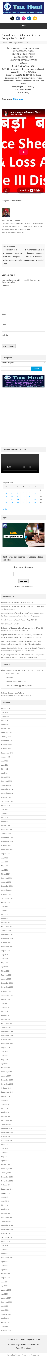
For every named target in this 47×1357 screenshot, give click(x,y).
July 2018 (4, 1100)
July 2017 (4, 1148)
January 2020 (6, 1027)
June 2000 (5, 1310)
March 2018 (5, 1116)
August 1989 (5, 1322)
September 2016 (7, 1189)
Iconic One (11, 1355)
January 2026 (6, 737)
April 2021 (5, 967)
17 (6, 499)
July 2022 (4, 906)
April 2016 (5, 1209)
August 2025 (5, 757)
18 (12, 499)
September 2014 (7, 1257)
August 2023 (5, 854)
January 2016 (6, 1221)
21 (29, 499)
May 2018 (4, 1108)
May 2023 (4, 866)
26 (18, 503)
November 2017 (7, 1132)
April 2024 (5, 821)
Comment (6, 286)
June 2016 (5, 1201)
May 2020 (4, 1011)
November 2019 (7, 1035)
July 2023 (4, 858)
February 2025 (6, 781)
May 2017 (4, 1157)
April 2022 (5, 918)
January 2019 (6, 1076)
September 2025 (7, 753)
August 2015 (5, 1241)
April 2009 (5, 1294)
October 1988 (6, 1330)
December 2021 (7, 934)
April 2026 (5, 724)
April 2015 (5, 1253)
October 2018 (6, 1088)
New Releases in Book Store (16, 681)
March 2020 (5, 1019)
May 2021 (4, 963)
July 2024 (4, 809)
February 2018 (6, 1120)
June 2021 (5, 959)
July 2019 (4, 1051)
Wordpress (35, 1355)
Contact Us (39, 670)
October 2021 (6, 942)
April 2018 (5, 1112)
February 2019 (6, 1072)
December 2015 (7, 1225)
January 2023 (6, 882)
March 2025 (5, 777)
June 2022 (5, 910)
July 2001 (4, 1306)
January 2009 (6, 1298)
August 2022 (5, 902)
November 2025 (7, 745)
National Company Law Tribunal (12, 693)
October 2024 (6, 797)
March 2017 (5, 1165)
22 (35, 499)
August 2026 (5, 708)
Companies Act (15, 201)
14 (29, 496)
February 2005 (6, 1302)
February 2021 (6, 975)
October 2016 (6, 1185)
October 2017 (6, 1136)
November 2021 (7, 938)
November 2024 (7, 793)
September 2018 (7, 1092)
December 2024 (7, 789)
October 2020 (6, 991)
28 (29, 503)
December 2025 (7, 741)
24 (6, 503)
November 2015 (7, 1229)
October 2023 (6, 846)
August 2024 (5, 805)
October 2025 (6, 749)
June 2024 (5, 813)
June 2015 (5, 1249)
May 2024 (4, 817)
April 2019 (5, 1064)
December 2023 (7, 838)
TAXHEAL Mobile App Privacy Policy (18, 686)
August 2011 (5, 1278)
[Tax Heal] (23, 14)
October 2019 (6, 1039)
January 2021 (6, 979)
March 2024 (5, 825)
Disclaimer (9, 677)
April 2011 (5, 1286)
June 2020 (5, 1007)
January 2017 (6, 1173)
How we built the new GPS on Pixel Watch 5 (17, 602)
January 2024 (6, 833)
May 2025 (4, 769)
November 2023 (7, 841)
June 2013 (5, 1265)
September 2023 (7, 850)
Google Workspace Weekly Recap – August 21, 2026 (19, 620)
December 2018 (7, 1080)
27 (23, 503)
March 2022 (5, 922)
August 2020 (5, 999)
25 (12, 503)
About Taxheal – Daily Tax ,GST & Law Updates (18, 670)
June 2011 (5, 1282)
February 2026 (6, 733)
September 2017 (7, 1140)
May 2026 (4, 720)
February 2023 (6, 878)
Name (4, 314)
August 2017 (5, 1144)
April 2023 (5, 870)
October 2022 (6, 894)
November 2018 (7, 1084)
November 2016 (7, 1181)
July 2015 (4, 1245)
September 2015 (7, 1237)
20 (23, 499)
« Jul (5, 509)
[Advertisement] (23, 415)
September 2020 (7, 995)
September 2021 (7, 946)
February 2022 (6, 926)
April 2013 (5, 1270)
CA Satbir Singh (11, 43)
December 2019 (7, 1031)
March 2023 (5, 874)
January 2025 (6, 785)
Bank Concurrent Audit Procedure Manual (16, 695)
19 (18, 499)
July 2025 (4, 761)
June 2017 (5, 1152)
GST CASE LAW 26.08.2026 (10, 624)
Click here (17, 99)
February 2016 (6, 1217)
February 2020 (6, 1023)
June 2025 (5, 765)
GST (23, 201)
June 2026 (5, 716)
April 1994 (5, 1318)
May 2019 (4, 1060)
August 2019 (5, 1047)
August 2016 (5, 1193)
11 (12, 496)
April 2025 (5, 773)
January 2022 (6, 930)
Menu (24, 26)
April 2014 (5, 1262)
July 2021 (4, 955)
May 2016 (4, 1205)
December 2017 (7, 1128)
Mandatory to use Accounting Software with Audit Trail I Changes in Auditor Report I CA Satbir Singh (13, 257)
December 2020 (7, 983)
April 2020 (5, 1015)
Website (5, 335)
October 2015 (6, 1233)
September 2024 (7, 801)
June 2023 (5, 862)
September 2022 (7, 898)
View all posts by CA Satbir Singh (15, 232)
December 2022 (7, 886)
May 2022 (4, 914)
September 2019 (7, 1043)
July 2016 (4, 1197)
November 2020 (7, 987)
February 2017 (6, 1169)
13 (23, 496)
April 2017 (5, 1161)
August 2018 (5, 1096)
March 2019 (5, 1068)
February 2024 (6, 829)
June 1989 (5, 1326)
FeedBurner (28, 586)
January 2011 (6, 1290)
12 (18, 496)
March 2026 (5, 728)
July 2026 (4, 712)
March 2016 (5, 1213)
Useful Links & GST (12, 673)
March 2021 (5, 971)
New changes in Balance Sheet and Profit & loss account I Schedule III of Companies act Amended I (34, 257)
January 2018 (6, 1124)
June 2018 (5, 1104)
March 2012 (5, 1274)
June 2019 (5, 1056)
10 (6, 496)
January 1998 (6, 1314)
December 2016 (7, 1177)
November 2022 (7, 890)
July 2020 (4, 1003)
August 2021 (5, 951)
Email (4, 325)
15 (35, 496)
